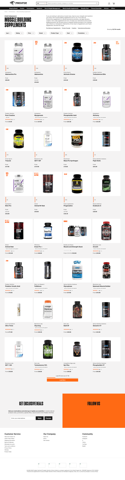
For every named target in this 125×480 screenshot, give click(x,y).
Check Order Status (9, 438)
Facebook (84, 436)
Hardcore (39, 8)
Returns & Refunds (9, 442)
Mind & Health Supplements (70, 8)
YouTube (84, 444)
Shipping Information (10, 440)
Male (39, 418)
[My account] (109, 3)
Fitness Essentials (96, 8)
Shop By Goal (84, 8)
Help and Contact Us (10, 436)
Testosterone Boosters (84, 28)
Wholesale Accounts (10, 444)
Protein (22, 8)
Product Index (8, 451)
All (38, 3)
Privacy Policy (8, 448)
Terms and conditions (10, 446)
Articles (106, 8)
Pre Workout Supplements (53, 28)
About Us (45, 436)
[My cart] (113, 3)
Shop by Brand (13, 8)
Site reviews (46, 440)
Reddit (84, 446)
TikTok (84, 442)
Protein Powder (66, 28)
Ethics (44, 438)
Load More (62, 380)
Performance (30, 8)
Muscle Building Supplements (23, 11)
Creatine (74, 28)
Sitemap (7, 450)
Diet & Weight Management (52, 8)
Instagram (84, 438)
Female (48, 418)
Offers (113, 8)
